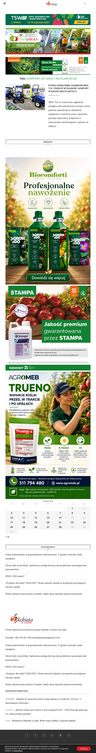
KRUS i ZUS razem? (15, 576)
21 (60, 522)
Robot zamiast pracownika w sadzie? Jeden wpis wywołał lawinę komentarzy (44, 594)
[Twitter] (35, 735)
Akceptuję (83, 749)
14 (60, 517)
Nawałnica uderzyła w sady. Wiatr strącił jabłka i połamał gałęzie (44, 720)
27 (48, 527)
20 (48, 522)
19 (36, 522)
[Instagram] (44, 735)
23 (84, 522)
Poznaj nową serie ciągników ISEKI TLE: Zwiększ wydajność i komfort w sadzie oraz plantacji (68, 88)
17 (11, 522)
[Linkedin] (52, 735)
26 (36, 527)
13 (48, 517)
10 (11, 517)
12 (36, 517)
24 (11, 527)
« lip (8, 536)
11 (23, 517)
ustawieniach (17, 751)
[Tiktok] (69, 735)
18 (23, 522)
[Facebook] (27, 735)
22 (72, 522)
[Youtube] (60, 735)
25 (23, 527)
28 (60, 527)
